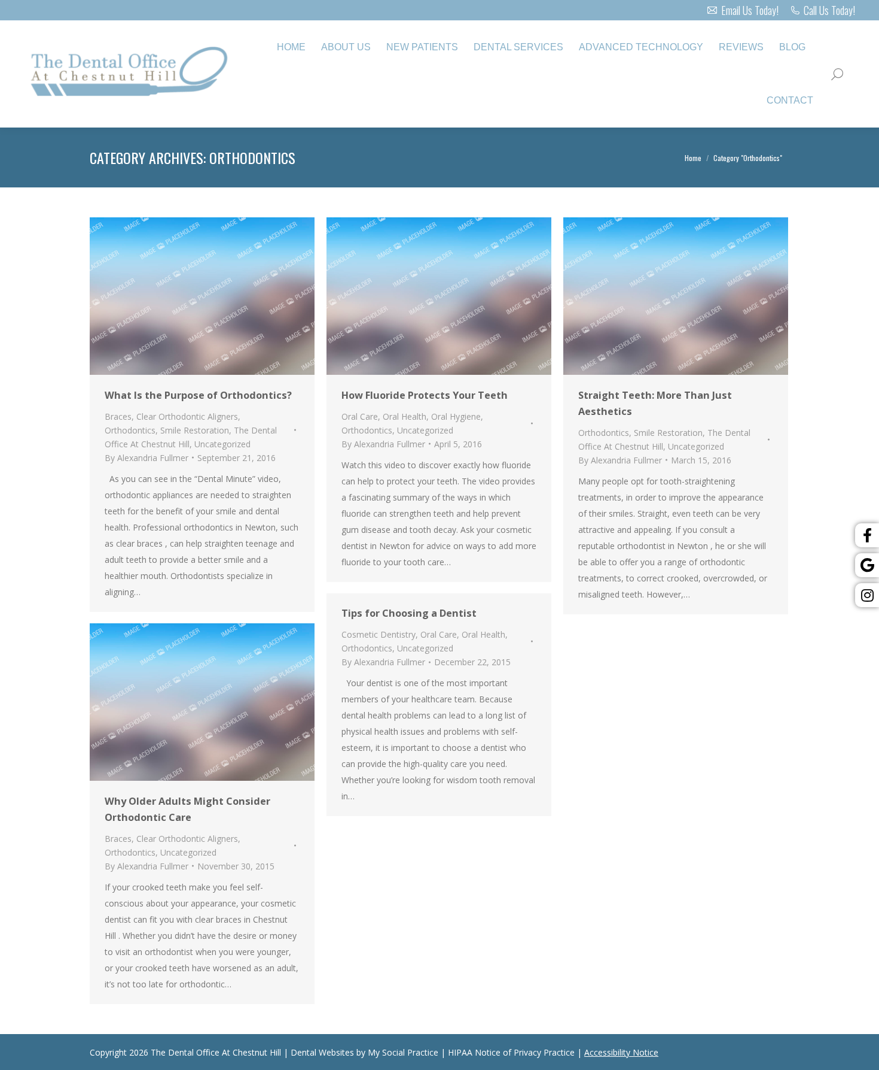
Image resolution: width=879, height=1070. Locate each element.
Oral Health (404, 416)
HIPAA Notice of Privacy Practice (511, 1052)
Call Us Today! (829, 10)
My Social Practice (401, 1052)
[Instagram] (867, 595)
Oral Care (359, 416)
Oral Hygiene (456, 416)
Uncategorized (222, 444)
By (146, 457)
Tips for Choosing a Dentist (409, 613)
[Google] (867, 565)
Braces (118, 416)
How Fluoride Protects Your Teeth (424, 395)
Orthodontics (130, 430)
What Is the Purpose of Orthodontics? (198, 395)
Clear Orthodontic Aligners (187, 416)
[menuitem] (291, 47)
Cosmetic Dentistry (378, 634)
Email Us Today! (749, 10)
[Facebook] (867, 535)
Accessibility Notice (621, 1052)
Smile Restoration (194, 430)
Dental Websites (322, 1052)
